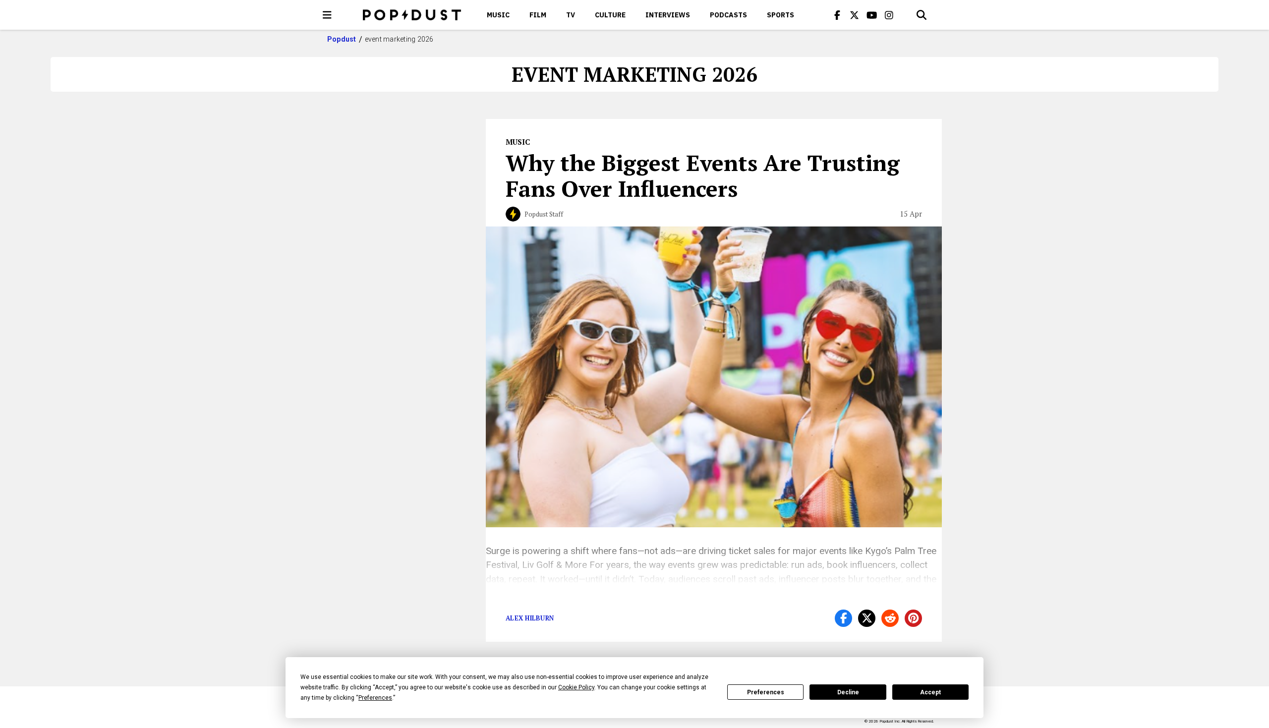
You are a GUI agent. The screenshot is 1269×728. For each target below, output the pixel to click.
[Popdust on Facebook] (837, 15)
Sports (780, 14)
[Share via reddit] (890, 618)
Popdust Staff (543, 214)
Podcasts (728, 14)
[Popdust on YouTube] (872, 15)
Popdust (341, 39)
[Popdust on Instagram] (889, 15)
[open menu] (327, 15)
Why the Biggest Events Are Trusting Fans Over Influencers (703, 175)
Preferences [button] (375, 697)
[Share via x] (866, 618)
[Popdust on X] (854, 15)
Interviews (667, 14)
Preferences (765, 692)
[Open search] (921, 15)
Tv (570, 14)
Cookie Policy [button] (576, 687)
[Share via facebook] (843, 618)
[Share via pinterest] (913, 618)
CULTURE (610, 14)
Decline (848, 692)
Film (537, 14)
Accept (930, 692)
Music (498, 14)
